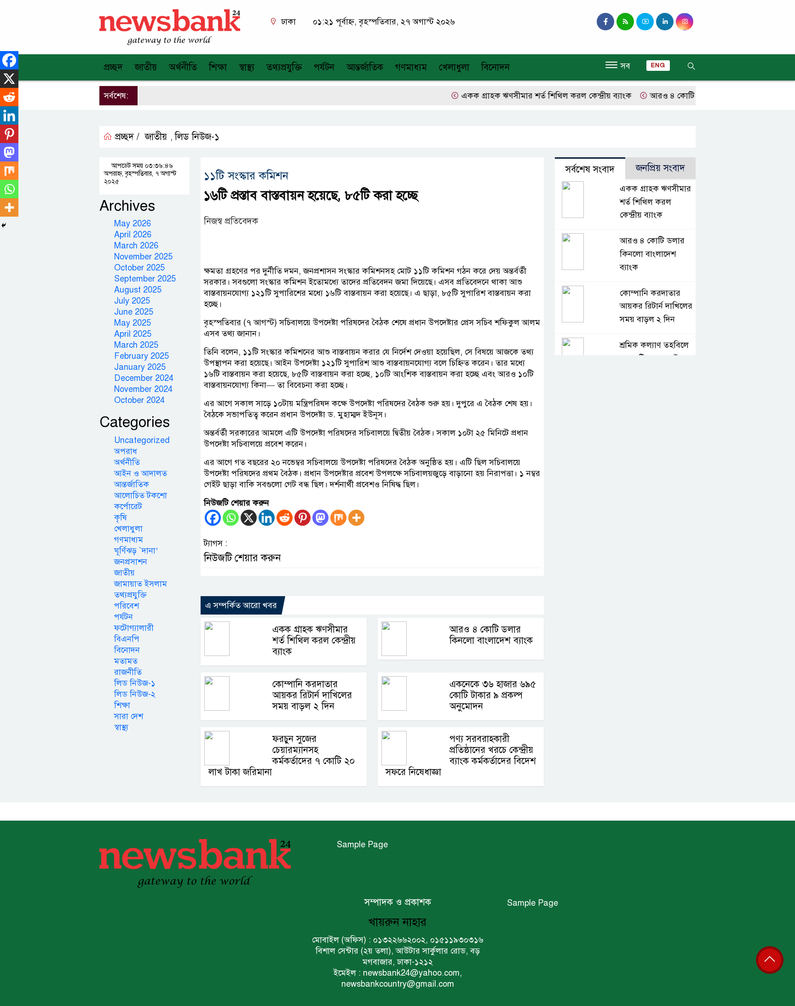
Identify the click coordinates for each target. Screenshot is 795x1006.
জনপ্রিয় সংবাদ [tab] (660, 168)
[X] (249, 518)
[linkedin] (665, 21)
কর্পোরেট (128, 506)
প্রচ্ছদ (113, 67)
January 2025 (140, 367)
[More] (356, 518)
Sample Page (362, 844)
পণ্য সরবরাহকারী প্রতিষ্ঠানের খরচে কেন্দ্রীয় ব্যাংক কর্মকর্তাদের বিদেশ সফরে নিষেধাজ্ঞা (461, 755)
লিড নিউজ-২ (135, 694)
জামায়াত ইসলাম (140, 584)
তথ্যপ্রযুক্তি (284, 67)
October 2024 (139, 400)
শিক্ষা (218, 67)
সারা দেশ (128, 716)
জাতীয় (146, 67)
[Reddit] (285, 518)
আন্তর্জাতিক (364, 67)
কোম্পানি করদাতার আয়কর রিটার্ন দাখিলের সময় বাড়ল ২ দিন (312, 695)
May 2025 (132, 323)
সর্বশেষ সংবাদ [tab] (590, 169)
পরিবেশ (126, 606)
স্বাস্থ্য (246, 67)
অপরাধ (125, 451)
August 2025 (137, 290)
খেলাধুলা (454, 67)
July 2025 (132, 301)
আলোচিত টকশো (140, 495)
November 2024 (143, 389)
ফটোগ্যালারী (134, 628)
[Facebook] (213, 518)
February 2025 (141, 356)
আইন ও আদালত (140, 473)
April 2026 (132, 235)
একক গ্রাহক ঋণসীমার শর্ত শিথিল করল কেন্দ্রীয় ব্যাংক (530, 96)
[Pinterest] (302, 518)
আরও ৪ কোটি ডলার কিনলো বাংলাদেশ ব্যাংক (491, 635)
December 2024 (143, 378)
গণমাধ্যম (411, 67)
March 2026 (136, 246)
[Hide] (3, 225)
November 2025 (143, 257)
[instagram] (625, 21)
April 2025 (132, 334)
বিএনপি (126, 639)
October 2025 (139, 268)
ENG (658, 65)
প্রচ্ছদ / (125, 137)
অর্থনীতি (183, 67)
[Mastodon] (320, 518)
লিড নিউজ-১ (197, 137)
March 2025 (136, 345)
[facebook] (605, 21)
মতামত (126, 661)
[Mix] (338, 518)
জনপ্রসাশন (130, 562)
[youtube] (645, 21)
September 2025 (145, 279)
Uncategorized (142, 440)
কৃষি (120, 517)
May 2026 (132, 223)
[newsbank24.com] (169, 27)
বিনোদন (495, 67)
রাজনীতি (128, 672)
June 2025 (133, 312)
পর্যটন (324, 67)
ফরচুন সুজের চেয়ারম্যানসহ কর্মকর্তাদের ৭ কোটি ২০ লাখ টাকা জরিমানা (281, 755)
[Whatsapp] (231, 518)
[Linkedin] (267, 518)
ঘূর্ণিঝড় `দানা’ (136, 551)
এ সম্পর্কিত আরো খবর (241, 605)
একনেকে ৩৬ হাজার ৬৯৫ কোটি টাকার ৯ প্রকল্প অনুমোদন (492, 695)
